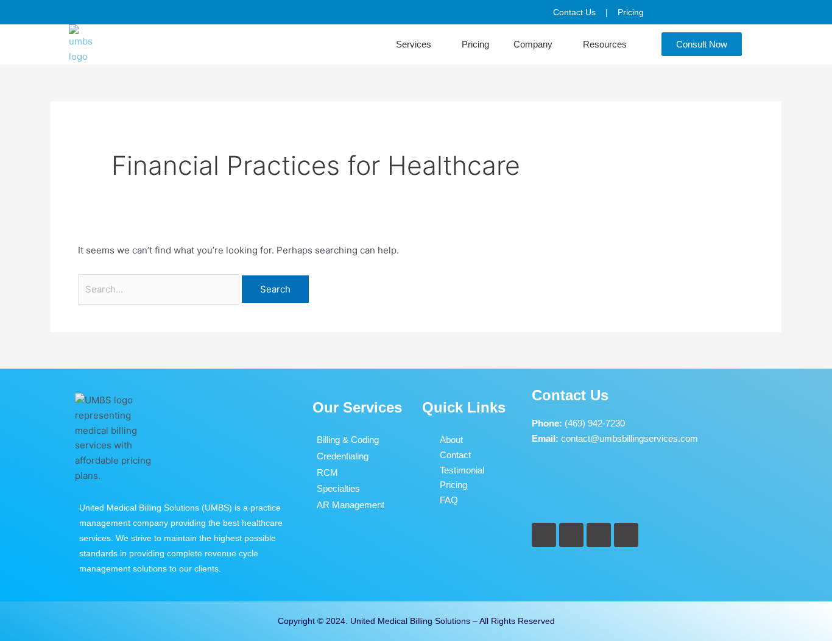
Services (413, 44)
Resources (605, 44)
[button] (416, 44)
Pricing (475, 44)
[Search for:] (160, 289)
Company (532, 44)
